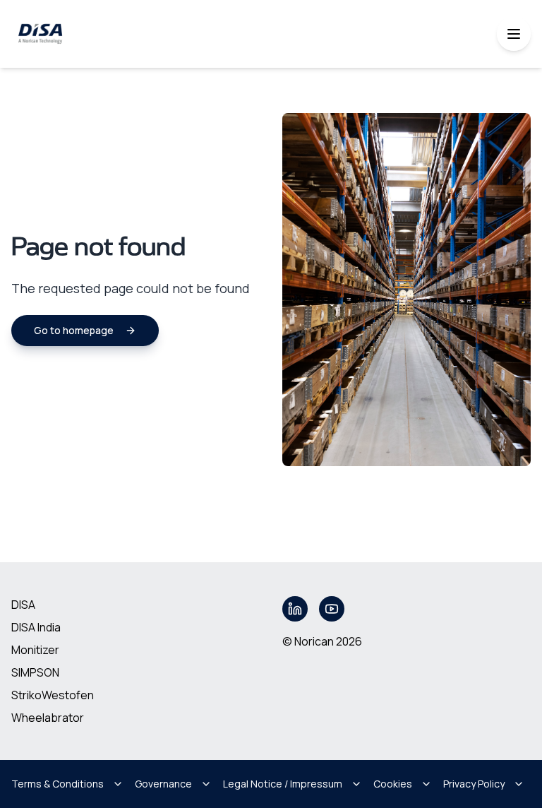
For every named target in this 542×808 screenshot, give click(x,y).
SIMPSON (35, 672)
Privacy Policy (474, 783)
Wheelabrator (47, 717)
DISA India (36, 627)
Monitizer (35, 650)
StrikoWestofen (52, 695)
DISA (23, 604)
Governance (163, 783)
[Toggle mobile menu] (514, 34)
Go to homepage (74, 330)
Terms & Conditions (57, 783)
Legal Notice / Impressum (282, 783)
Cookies (392, 783)
